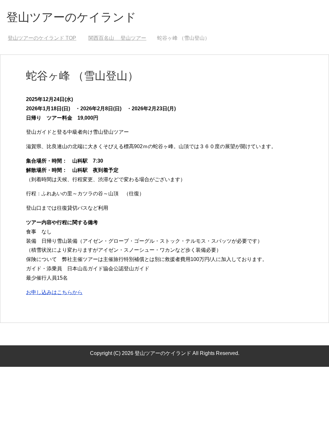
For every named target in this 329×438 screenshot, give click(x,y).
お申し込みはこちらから (54, 292)
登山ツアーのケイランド (71, 17)
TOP (42, 38)
